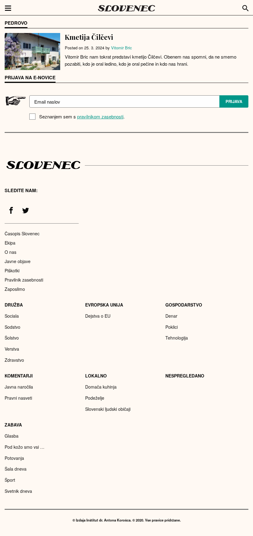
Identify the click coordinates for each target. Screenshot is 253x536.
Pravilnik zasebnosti (24, 280)
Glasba (12, 436)
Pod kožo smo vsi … (24, 447)
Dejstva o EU (97, 316)
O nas (10, 252)
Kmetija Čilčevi (89, 37)
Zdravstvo (14, 360)
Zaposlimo (15, 289)
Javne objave (18, 261)
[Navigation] (8, 7)
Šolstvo (12, 338)
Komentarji (19, 376)
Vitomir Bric (121, 48)
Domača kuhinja (101, 387)
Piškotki (12, 270)
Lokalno (96, 376)
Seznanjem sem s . (82, 116)
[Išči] (245, 7)
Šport (10, 480)
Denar (171, 316)
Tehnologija (176, 338)
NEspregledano (184, 376)
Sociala (12, 316)
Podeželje (94, 398)
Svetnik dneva (18, 491)
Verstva (12, 349)
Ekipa (10, 243)
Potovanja (14, 458)
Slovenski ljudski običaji (108, 409)
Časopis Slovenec (22, 233)
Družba (14, 305)
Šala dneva (16, 469)
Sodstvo (12, 327)
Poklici (171, 327)
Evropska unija (104, 305)
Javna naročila (19, 387)
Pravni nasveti (18, 398)
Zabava (13, 425)
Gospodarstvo (183, 305)
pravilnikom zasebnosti (100, 116)
